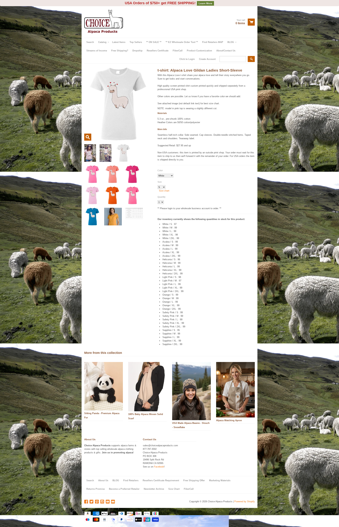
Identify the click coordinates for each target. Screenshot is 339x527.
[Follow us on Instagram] (102, 502)
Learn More (205, 3)
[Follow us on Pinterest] (97, 502)
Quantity (161, 197)
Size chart (164, 190)
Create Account (207, 59)
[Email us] (113, 502)
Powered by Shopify (244, 501)
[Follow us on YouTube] (108, 502)
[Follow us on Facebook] (86, 502)
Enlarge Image (87, 137)
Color (160, 170)
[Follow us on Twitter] (92, 502)
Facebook (159, 466)
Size (159, 182)
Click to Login (187, 59)
